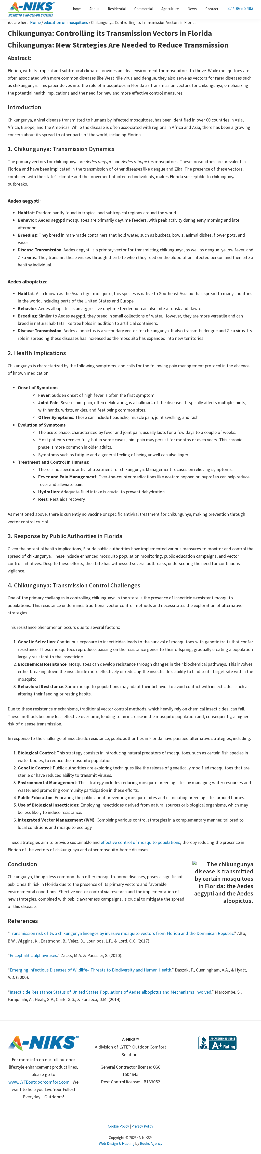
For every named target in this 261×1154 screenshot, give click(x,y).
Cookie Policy (118, 1126)
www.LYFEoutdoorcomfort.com (39, 1082)
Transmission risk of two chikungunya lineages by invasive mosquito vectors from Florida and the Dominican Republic (122, 933)
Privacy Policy (142, 1126)
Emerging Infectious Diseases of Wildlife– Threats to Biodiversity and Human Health (90, 970)
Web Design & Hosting (117, 1143)
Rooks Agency (151, 1143)
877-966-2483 (240, 8)
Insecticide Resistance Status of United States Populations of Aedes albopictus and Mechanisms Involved (110, 992)
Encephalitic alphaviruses (33, 955)
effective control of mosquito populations (140, 842)
